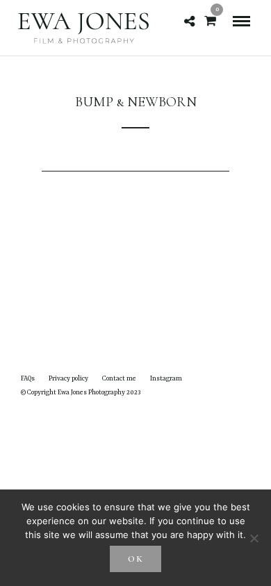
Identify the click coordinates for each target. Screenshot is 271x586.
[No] (254, 538)
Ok (136, 558)
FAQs (28, 379)
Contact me (119, 379)
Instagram (166, 379)
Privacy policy (68, 379)
